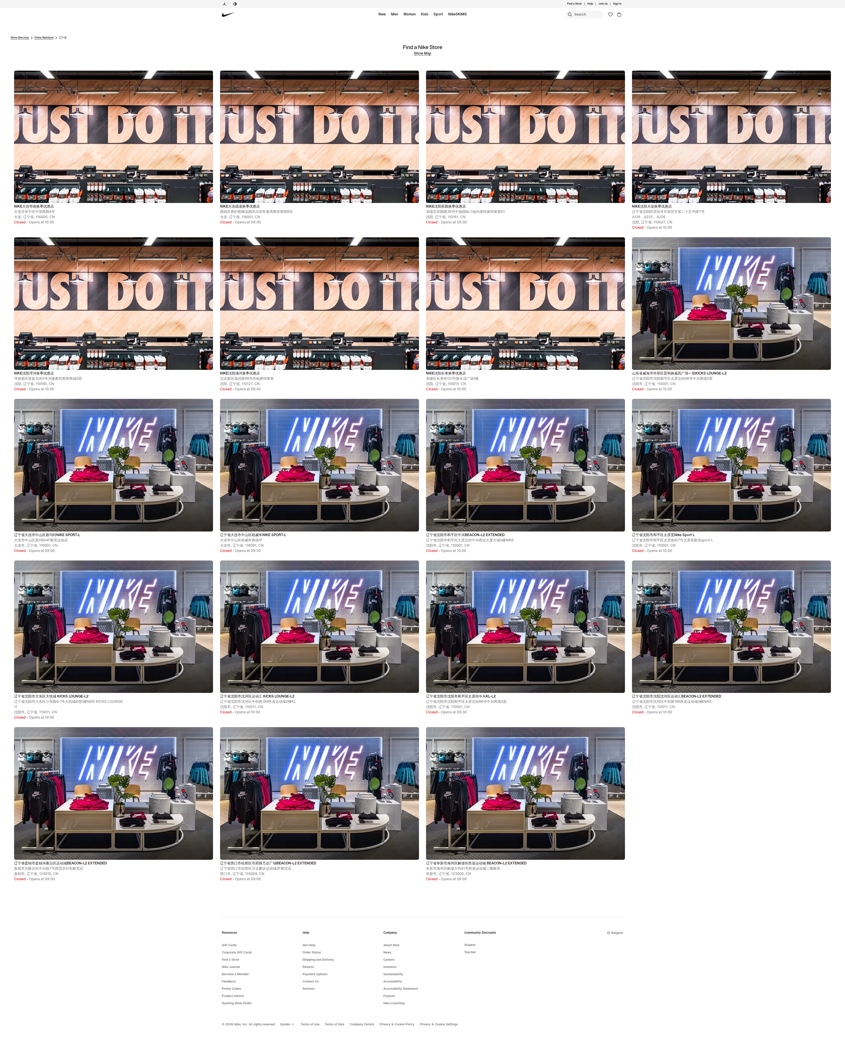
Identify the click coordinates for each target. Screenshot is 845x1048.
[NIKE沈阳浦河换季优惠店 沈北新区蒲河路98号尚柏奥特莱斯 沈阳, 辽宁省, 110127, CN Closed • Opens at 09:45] (319, 237)
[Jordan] (224, 4)
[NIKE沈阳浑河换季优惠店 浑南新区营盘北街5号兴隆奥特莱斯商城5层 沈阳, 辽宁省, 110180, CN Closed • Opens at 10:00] (114, 237)
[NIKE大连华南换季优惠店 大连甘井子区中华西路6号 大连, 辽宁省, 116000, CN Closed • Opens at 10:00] (114, 70)
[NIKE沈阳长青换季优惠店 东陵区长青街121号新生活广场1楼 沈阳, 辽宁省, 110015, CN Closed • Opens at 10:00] (525, 237)
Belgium (617, 933)
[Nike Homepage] (228, 14)
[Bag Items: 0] (619, 14)
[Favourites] (610, 14)
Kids (424, 14)
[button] (114, 148)
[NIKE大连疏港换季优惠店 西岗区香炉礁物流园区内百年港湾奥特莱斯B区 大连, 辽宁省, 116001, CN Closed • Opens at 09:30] (319, 70)
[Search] (570, 14)
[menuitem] (594, 4)
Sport (438, 14)
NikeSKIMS (457, 14)
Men (394, 14)
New (382, 14)
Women (409, 14)
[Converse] (235, 4)
